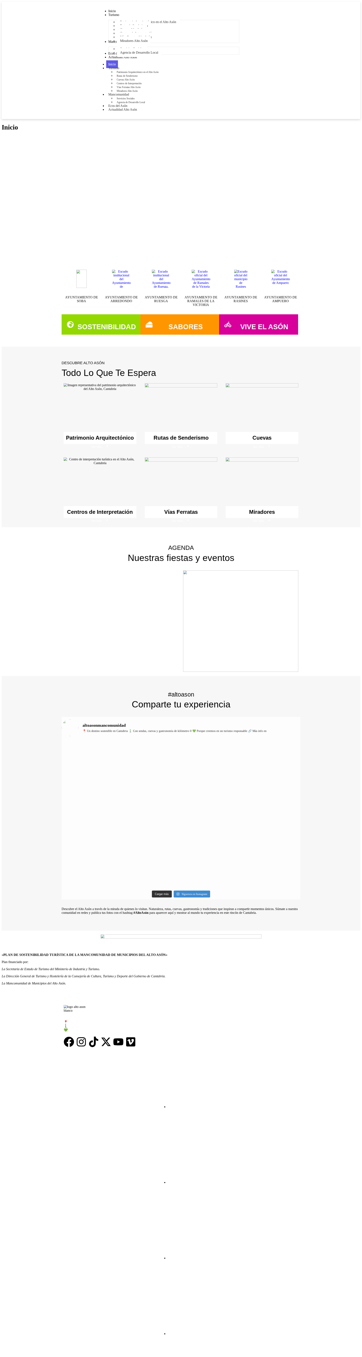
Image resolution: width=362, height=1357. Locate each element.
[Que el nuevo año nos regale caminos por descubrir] (91, 760)
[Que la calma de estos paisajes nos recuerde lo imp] (271, 758)
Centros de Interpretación (129, 83)
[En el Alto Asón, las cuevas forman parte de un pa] (211, 756)
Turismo (113, 68)
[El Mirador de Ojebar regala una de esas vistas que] (151, 762)
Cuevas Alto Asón (126, 79)
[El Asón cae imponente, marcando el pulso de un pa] (91, 800)
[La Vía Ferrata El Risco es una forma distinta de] (151, 808)
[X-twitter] (106, 1042)
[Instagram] (81, 1042)
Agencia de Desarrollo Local (131, 102)
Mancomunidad (118, 94)
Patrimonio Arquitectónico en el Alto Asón (138, 72)
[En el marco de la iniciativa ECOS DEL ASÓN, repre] (271, 836)
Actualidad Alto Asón (122, 109)
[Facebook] (69, 1042)
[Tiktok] (93, 1042)
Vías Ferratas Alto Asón (129, 87)
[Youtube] (118, 1042)
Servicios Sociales (126, 98)
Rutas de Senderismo (127, 75)
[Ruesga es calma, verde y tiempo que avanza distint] (211, 806)
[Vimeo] (130, 1042)
